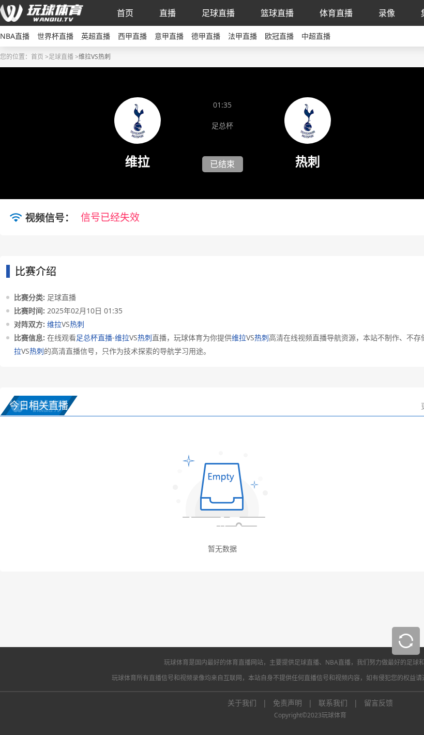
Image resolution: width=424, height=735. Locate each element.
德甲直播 (205, 36)
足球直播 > (64, 56)
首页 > (40, 56)
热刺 (77, 324)
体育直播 (336, 13)
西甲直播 (132, 36)
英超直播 (95, 36)
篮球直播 (277, 13)
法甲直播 (242, 36)
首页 (125, 13)
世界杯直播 (55, 36)
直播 (167, 13)
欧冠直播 (279, 36)
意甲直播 (169, 36)
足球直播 (218, 13)
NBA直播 (14, 36)
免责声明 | (296, 703)
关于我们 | (250, 703)
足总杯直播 (94, 337)
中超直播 (315, 36)
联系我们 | (341, 703)
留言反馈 (378, 703)
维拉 (54, 324)
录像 (386, 13)
